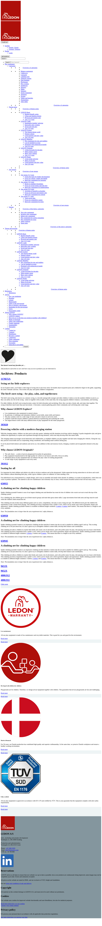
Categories (12, 66)
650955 (4, 483)
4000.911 (5, 580)
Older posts (4, 584)
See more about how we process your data (14, 917)
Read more (4, 638)
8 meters (43, 533)
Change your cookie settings (10, 905)
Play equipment (10, 64)
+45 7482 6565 (10, 848)
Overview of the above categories (61, 227)
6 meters (64, 506)
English (7, 46)
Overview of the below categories (33, 209)
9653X (4, 566)
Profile (7, 51)
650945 (4, 541)
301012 (4, 463)
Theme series (13, 107)
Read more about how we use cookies (13, 904)
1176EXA (5, 379)
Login (11, 53)
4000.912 (5, 575)
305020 (4, 424)
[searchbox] (19, 62)
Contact (7, 328)
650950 (4, 515)
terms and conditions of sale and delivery (19, 883)
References (8, 291)
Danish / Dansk (14, 47)
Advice (7, 294)
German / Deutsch (14, 49)
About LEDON (10, 312)
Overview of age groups (30, 171)
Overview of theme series (31, 109)
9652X (4, 570)
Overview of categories (30, 68)
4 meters (58, 506)
